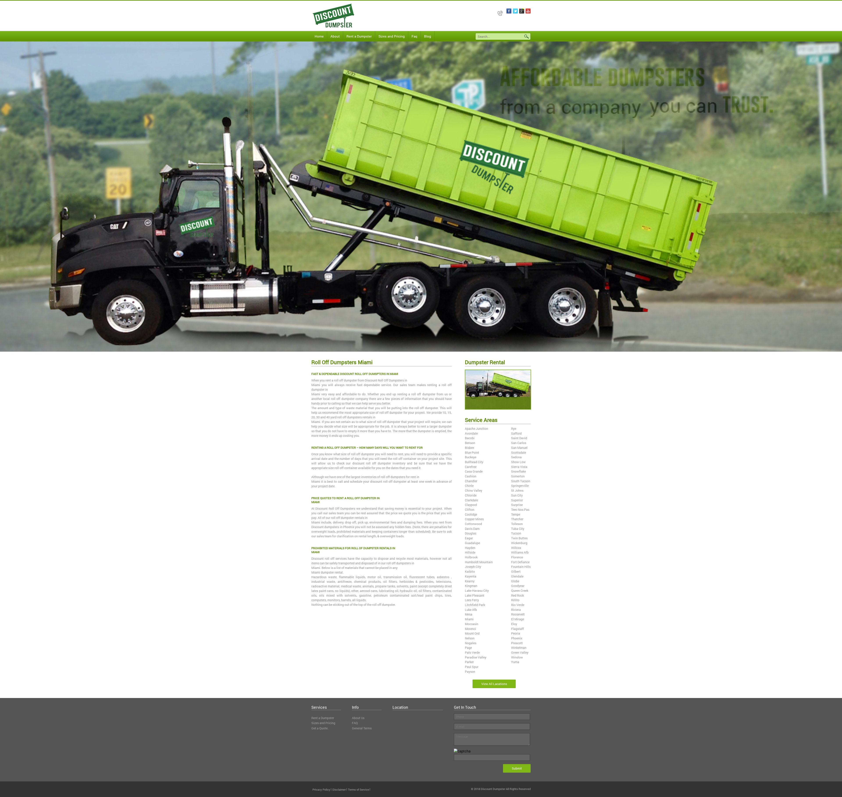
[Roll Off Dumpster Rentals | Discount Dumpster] (330, 16)
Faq (414, 36)
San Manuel (519, 448)
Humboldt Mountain (479, 562)
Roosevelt (518, 614)
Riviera (516, 610)
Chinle (469, 486)
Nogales (470, 643)
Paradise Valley (475, 657)
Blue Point (472, 452)
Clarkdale (471, 500)
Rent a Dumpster (359, 36)
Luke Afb (471, 610)
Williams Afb (520, 552)
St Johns (517, 490)
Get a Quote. (319, 728)
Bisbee (469, 448)
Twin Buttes (519, 538)
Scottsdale (518, 452)
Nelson (470, 638)
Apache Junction (476, 428)
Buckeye (470, 457)
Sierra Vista (519, 467)
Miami (469, 619)
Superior (517, 500)
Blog (427, 36)
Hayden (470, 548)
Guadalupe (472, 543)
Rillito (515, 600)
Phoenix (516, 638)
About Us (358, 718)
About (335, 36)
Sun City (517, 495)
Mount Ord (472, 633)
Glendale (517, 576)
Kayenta (470, 576)
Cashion (470, 476)
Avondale (471, 433)
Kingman (471, 586)
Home (319, 36)
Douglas (470, 533)
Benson (470, 443)
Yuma (515, 662)
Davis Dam (472, 529)
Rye (513, 428)
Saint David (519, 438)
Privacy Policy (321, 790)
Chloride (470, 495)
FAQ (355, 723)
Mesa (468, 614)
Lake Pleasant (474, 595)
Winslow (517, 657)
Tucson (516, 533)
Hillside (470, 552)
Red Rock (517, 595)
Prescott (517, 643)
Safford (516, 433)
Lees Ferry (472, 600)
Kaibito (470, 571)
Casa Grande (474, 471)
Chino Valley (473, 490)
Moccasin (471, 624)
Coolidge (471, 514)
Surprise (517, 505)
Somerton (518, 476)
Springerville (520, 486)
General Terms (362, 728)
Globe (515, 581)
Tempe (515, 514)
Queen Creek (519, 590)
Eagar (469, 538)
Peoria (515, 633)
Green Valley (519, 652)
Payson (470, 671)
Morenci (470, 629)
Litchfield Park (475, 605)
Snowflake (518, 471)
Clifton (469, 509)
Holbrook (471, 557)
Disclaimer (339, 790)
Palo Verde (472, 652)
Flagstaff (517, 629)
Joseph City (473, 567)
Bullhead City (474, 462)
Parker (469, 662)
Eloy (514, 624)
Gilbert (516, 571)
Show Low (518, 462)
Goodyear (517, 586)
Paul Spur (471, 667)
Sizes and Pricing (391, 36)
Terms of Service (358, 790)
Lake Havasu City (477, 590)
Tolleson (517, 524)
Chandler (471, 481)
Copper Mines (474, 519)
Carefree (470, 467)
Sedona (516, 457)
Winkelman (518, 648)
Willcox (516, 548)
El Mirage (517, 619)
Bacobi (470, 438)
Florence (517, 557)
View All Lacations (494, 684)
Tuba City (517, 529)
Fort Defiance (520, 562)
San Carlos (518, 443)
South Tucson (520, 481)
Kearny (470, 581)
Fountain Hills (521, 567)
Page (468, 648)
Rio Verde (517, 605)
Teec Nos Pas (520, 509)
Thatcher (517, 519)
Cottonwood (473, 524)
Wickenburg (519, 543)
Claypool (471, 505)
